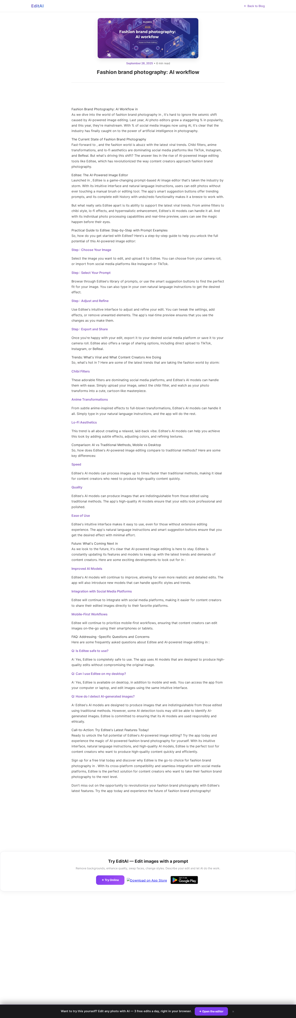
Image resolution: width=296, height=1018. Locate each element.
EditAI (37, 5)
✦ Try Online (110, 880)
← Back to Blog (254, 6)
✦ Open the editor (211, 1011)
